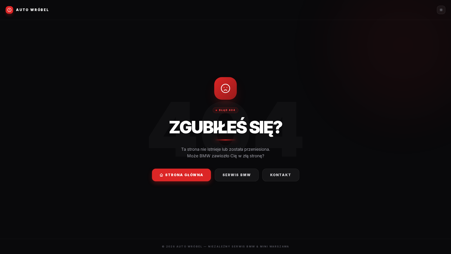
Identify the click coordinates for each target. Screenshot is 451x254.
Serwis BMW (236, 175)
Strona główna (184, 175)
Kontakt (281, 175)
